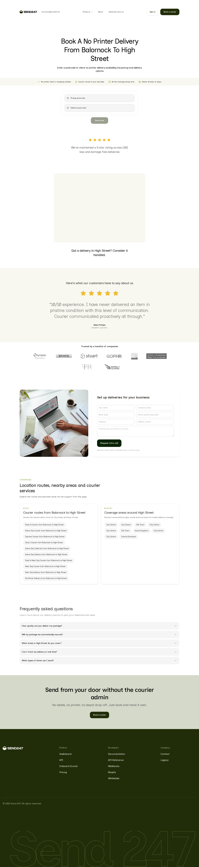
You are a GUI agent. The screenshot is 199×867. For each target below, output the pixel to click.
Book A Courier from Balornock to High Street (44, 525)
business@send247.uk (51, 12)
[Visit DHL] (64, 356)
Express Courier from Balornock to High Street (44, 536)
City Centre (111, 525)
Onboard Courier (68, 766)
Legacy (164, 760)
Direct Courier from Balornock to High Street (44, 542)
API (61, 760)
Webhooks (113, 766)
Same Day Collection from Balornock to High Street (47, 548)
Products (86, 12)
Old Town (140, 525)
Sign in (152, 12)
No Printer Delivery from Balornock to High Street (46, 578)
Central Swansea (128, 536)
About (100, 12)
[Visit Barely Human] (112, 367)
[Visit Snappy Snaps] (134, 356)
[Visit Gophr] (114, 356)
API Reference (116, 760)
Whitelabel (113, 778)
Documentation (116, 753)
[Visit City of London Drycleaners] (156, 356)
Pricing (63, 772)
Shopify (112, 772)
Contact (165, 753)
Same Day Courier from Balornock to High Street (45, 530)
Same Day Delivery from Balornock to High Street (46, 554)
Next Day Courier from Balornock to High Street (45, 566)
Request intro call (109, 443)
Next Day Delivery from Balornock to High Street (45, 572)
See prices (99, 120)
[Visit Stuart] (89, 356)
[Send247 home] (28, 12)
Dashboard (65, 753)
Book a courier (170, 12)
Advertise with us (116, 12)
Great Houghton (141, 530)
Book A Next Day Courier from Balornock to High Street (48, 560)
